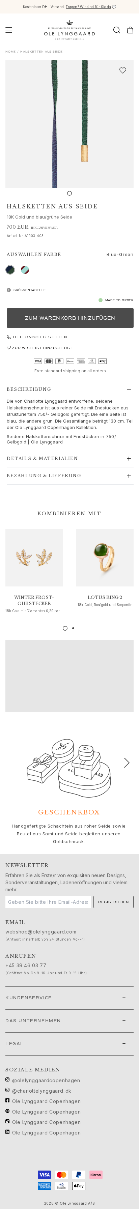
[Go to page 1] (65, 628)
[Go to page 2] (73, 628)
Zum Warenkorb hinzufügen (70, 318)
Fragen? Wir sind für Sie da (88, 7)
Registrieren (113, 902)
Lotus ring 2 (105, 597)
